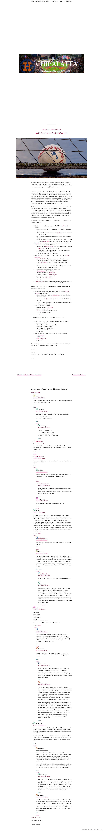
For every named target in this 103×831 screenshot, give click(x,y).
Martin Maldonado (41, 338)
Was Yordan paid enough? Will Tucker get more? (29, 375)
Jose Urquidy (60, 233)
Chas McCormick (48, 246)
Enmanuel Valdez (40, 281)
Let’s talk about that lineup (78, 375)
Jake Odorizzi (64, 226)
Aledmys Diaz (56, 295)
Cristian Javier (43, 259)
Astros (52, 129)
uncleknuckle (41, 538)
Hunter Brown (45, 241)
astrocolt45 (39, 441)
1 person (41, 479)
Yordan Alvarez (41, 271)
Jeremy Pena (40, 311)
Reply (34, 407)
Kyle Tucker (52, 272)
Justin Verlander (44, 262)
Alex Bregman (40, 335)
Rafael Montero (49, 277)
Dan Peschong (57, 129)
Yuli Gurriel (49, 298)
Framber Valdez (53, 274)
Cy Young (50, 307)
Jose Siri (41, 248)
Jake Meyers (39, 243)
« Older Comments (35, 392)
